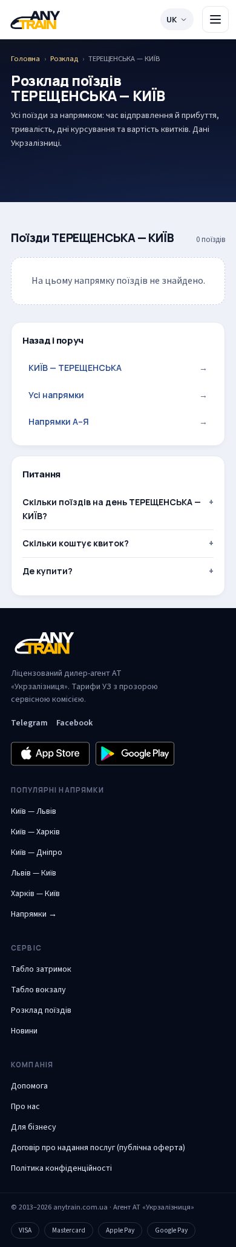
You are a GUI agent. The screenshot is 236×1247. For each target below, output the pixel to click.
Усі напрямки (118, 395)
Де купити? (47, 571)
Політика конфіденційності (61, 1168)
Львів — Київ (33, 873)
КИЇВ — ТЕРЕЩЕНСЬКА (118, 367)
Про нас (25, 1107)
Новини (24, 1031)
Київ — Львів (33, 811)
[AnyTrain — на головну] (35, 19)
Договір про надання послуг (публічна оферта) (98, 1148)
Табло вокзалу (38, 990)
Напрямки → (34, 914)
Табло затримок (41, 969)
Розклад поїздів (41, 1010)
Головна (25, 58)
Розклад (64, 58)
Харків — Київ (35, 894)
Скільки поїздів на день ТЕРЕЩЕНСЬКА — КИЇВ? (111, 508)
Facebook (74, 723)
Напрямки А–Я (118, 421)
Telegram (29, 723)
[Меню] (215, 19)
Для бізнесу (33, 1127)
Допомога (29, 1086)
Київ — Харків (35, 832)
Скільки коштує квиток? (75, 543)
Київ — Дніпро (36, 852)
